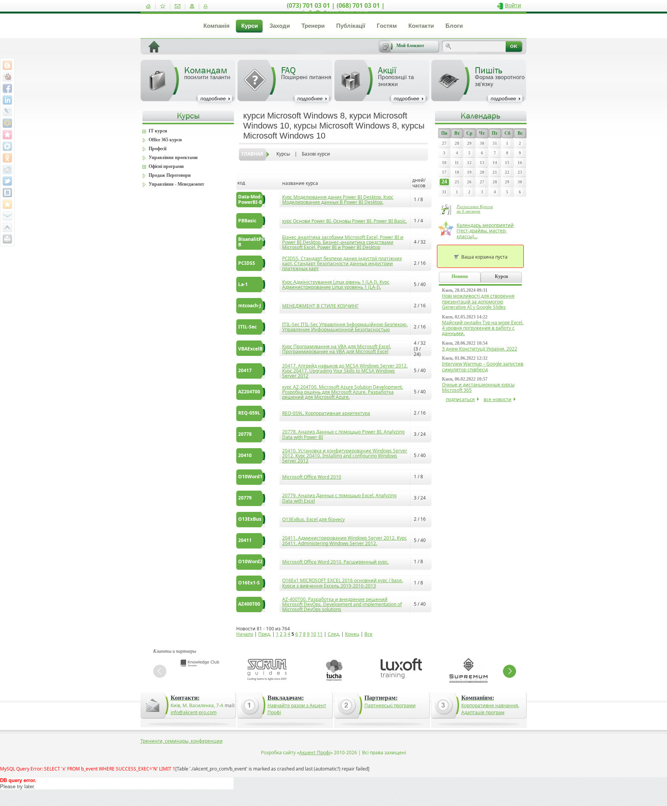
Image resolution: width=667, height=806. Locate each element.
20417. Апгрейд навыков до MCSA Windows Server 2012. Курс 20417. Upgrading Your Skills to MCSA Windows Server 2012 (345, 370)
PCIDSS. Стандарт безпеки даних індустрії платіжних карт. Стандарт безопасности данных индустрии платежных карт (342, 263)
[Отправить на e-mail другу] (7, 215)
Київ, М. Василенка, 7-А (197, 705)
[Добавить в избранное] (162, 6)
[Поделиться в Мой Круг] (7, 146)
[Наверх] (7, 227)
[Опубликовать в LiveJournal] (7, 111)
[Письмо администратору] (177, 6)
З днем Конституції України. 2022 (479, 348)
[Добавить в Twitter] (7, 181)
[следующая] (509, 671)
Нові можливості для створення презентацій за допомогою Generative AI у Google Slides (478, 301)
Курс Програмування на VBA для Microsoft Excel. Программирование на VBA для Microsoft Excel (336, 349)
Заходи (279, 25)
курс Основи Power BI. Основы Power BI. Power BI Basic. (344, 221)
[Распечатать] (7, 239)
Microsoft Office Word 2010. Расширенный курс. (335, 562)
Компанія (216, 25)
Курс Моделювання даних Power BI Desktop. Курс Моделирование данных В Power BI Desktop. (337, 199)
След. (334, 634)
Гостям (387, 25)
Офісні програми (166, 166)
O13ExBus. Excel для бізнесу (313, 519)
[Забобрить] (7, 76)
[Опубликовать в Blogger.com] (7, 65)
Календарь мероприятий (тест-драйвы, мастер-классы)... (485, 231)
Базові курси (316, 154)
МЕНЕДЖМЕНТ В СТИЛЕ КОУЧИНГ (320, 306)
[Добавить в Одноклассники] (7, 158)
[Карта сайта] (192, 6)
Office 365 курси (165, 139)
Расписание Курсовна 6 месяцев (475, 208)
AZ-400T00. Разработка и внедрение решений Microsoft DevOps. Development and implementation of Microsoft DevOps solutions (342, 604)
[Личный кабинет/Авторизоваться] (205, 6)
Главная (252, 154)
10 (313, 634)
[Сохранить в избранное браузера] (7, 204)
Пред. (264, 634)
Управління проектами (173, 157)
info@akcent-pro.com (194, 712)
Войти (513, 5)
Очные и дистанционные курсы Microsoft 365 (478, 387)
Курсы (283, 154)
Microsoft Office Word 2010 (311, 477)
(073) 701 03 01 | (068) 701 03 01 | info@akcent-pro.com (336, 9)
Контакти (421, 25)
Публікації (350, 25)
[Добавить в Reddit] (7, 169)
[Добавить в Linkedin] (7, 100)
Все (368, 634)
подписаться (460, 399)
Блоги (454, 25)
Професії (157, 148)
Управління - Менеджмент (176, 184)
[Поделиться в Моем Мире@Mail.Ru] (7, 123)
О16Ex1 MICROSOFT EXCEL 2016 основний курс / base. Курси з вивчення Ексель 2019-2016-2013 (342, 583)
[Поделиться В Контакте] (7, 192)
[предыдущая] (159, 671)
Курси (249, 25)
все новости (497, 399)
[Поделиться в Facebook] (7, 88)
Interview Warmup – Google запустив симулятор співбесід (482, 367)
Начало (244, 634)
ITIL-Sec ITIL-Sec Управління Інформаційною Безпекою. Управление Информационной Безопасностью (345, 327)
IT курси (158, 131)
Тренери (313, 25)
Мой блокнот (410, 45)
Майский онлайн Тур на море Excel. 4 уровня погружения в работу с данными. (482, 328)
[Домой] (148, 6)
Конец (352, 634)
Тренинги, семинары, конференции (182, 741)
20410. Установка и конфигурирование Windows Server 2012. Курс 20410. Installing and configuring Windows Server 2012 (344, 455)
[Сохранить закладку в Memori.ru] (7, 134)
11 (320, 634)
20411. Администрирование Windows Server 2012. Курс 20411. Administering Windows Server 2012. (344, 540)
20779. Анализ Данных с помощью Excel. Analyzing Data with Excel (339, 498)
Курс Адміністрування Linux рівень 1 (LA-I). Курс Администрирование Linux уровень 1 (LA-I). (335, 284)
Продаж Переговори (170, 175)
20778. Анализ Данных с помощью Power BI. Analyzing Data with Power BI (343, 434)
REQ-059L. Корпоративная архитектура (326, 413)
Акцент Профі (314, 752)
